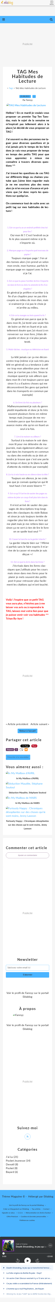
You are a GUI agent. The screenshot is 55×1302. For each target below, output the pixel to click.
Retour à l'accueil (27, 731)
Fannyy (29, 993)
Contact (46, 1209)
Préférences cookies (27, 1220)
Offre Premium (12, 1216)
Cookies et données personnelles (33, 1216)
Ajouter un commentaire (27, 855)
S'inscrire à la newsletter (18, 757)
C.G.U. (20, 1213)
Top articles (36, 1209)
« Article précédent (17, 724)
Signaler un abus (8, 1213)
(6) (12, 1172)
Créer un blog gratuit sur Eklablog (16, 1209)
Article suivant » (40, 724)
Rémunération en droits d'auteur (38, 1213)
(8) (12, 1164)
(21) (12, 1157)
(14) (18, 1161)
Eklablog (48, 1196)
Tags (11, 88)
